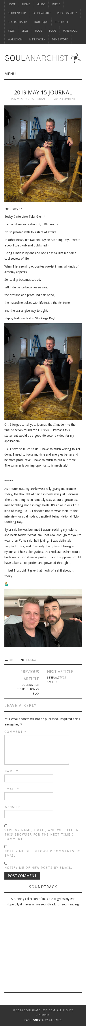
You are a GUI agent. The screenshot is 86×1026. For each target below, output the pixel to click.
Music (41, 4)
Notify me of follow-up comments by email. (42, 853)
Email (11, 789)
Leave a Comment (63, 99)
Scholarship (17, 13)
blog (13, 660)
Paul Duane (38, 99)
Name (11, 771)
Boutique (41, 22)
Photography (67, 13)
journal (31, 660)
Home (11, 4)
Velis (11, 30)
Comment (15, 731)
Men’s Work (37, 39)
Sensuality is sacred (56, 680)
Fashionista (34, 1020)
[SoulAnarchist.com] (43, 58)
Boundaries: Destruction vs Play (28, 689)
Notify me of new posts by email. (38, 867)
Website (12, 807)
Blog (38, 30)
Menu (10, 74)
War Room (70, 30)
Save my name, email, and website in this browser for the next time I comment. (41, 834)
